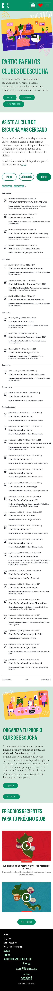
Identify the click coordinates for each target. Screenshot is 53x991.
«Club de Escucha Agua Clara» (24, 352)
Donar (7, 951)
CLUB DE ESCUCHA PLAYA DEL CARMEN (28, 202)
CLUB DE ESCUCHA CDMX (21, 321)
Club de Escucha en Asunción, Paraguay (28, 233)
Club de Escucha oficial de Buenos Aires (28, 618)
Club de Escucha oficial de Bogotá (25, 663)
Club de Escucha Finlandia (22, 515)
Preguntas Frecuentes (13, 946)
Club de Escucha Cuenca (21, 217)
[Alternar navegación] (47, 5)
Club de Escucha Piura (20, 574)
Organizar (10, 785)
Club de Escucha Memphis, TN (23, 500)
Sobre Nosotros (10, 942)
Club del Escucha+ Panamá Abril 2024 (27, 284)
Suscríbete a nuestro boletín (18, 959)
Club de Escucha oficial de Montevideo (28, 603)
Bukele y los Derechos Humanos (24, 248)
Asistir (6, 934)
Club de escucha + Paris (20, 396)
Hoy (26, 679)
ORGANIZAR (27, 97)
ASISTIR (10, 97)
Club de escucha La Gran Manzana (26, 268)
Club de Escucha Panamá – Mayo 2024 (27, 337)
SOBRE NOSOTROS (13, 104)
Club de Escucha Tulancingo (23, 486)
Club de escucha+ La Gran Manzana (26, 299)
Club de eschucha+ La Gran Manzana (27, 374)
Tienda (7, 955)
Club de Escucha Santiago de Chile (26, 634)
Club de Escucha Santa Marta (23, 587)
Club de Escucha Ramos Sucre (23, 556)
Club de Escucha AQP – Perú (22, 647)
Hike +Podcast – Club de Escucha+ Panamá (30, 443)
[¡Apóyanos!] (33, 5)
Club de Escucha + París (20, 459)
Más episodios (26, 921)
